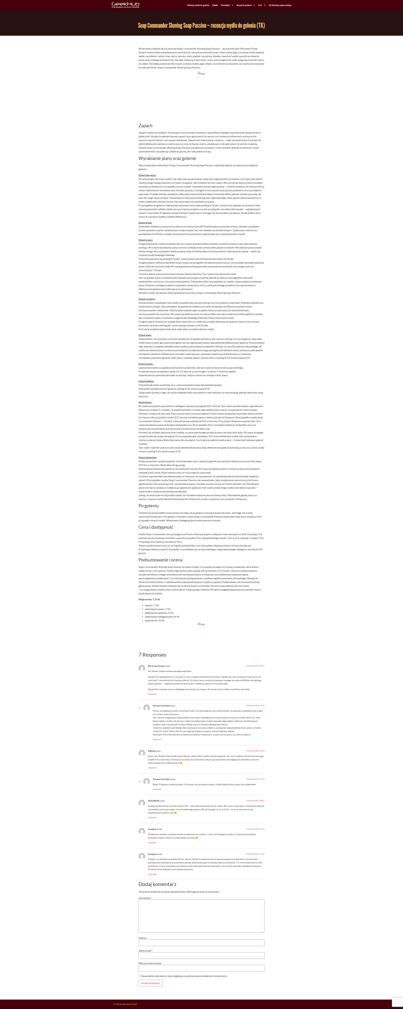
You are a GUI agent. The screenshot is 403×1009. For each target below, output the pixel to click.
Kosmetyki (225, 5)
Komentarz (145, 898)
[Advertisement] (201, 100)
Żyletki (215, 5)
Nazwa (143, 938)
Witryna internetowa (150, 963)
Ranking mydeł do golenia (198, 5)
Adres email (146, 950)
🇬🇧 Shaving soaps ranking (280, 5)
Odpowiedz (152, 694)
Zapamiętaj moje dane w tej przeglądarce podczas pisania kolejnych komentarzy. (184, 976)
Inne (260, 5)
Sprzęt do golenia (244, 5)
